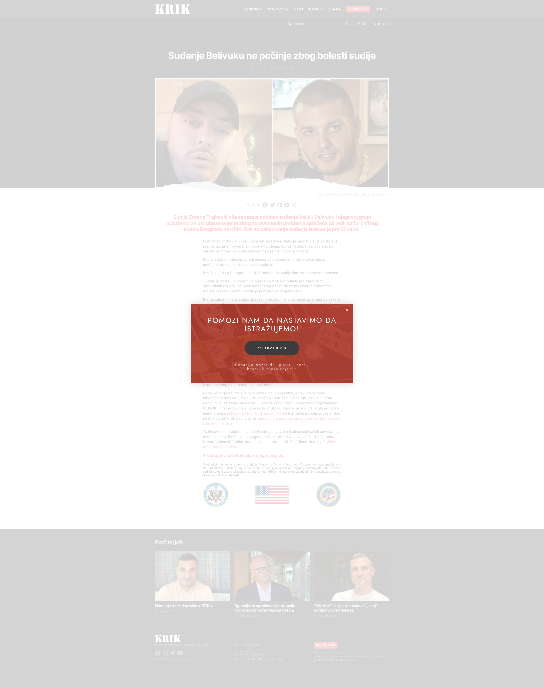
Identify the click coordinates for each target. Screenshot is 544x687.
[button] (346, 309)
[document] (272, 343)
